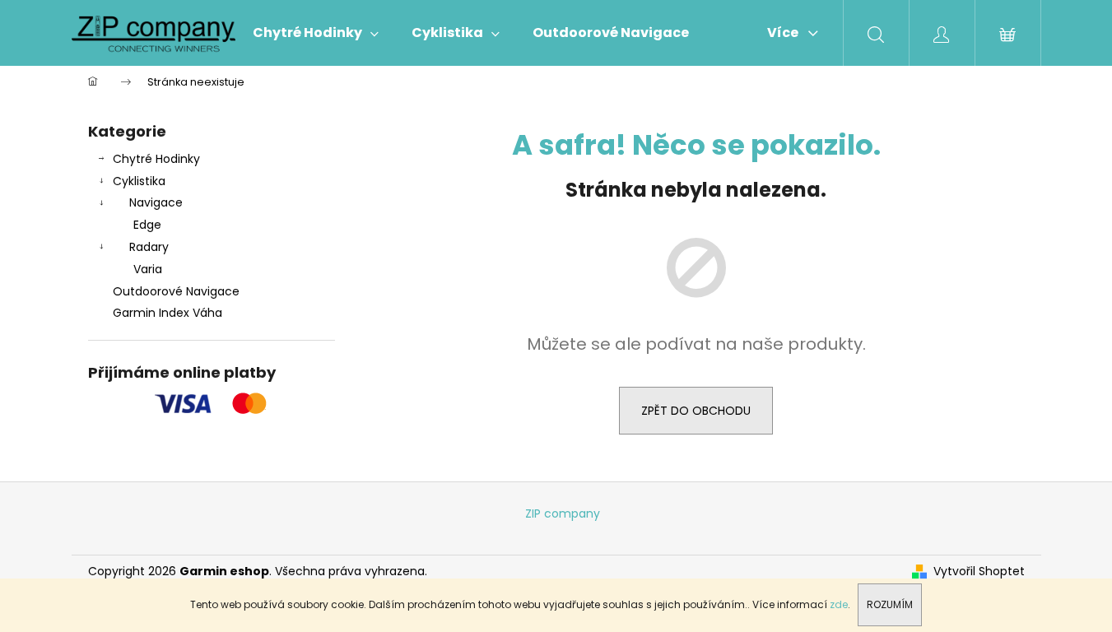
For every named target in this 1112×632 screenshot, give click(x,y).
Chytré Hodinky (156, 159)
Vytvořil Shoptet (979, 571)
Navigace (156, 202)
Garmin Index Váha (167, 312)
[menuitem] (315, 33)
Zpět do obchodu (696, 410)
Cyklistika (139, 181)
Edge (147, 224)
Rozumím (890, 604)
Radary (149, 247)
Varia (147, 269)
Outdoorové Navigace (176, 291)
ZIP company (562, 513)
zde (839, 604)
